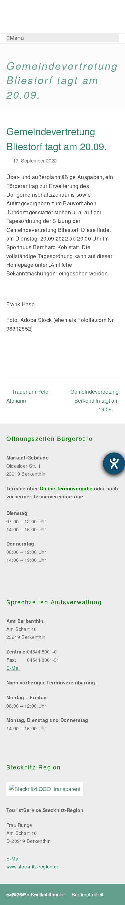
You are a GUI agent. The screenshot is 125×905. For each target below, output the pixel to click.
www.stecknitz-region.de (33, 866)
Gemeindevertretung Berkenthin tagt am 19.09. (94, 400)
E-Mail (13, 667)
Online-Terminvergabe (66, 488)
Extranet (15, 894)
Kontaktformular (48, 894)
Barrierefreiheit (87, 894)
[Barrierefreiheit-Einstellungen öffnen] (114, 463)
